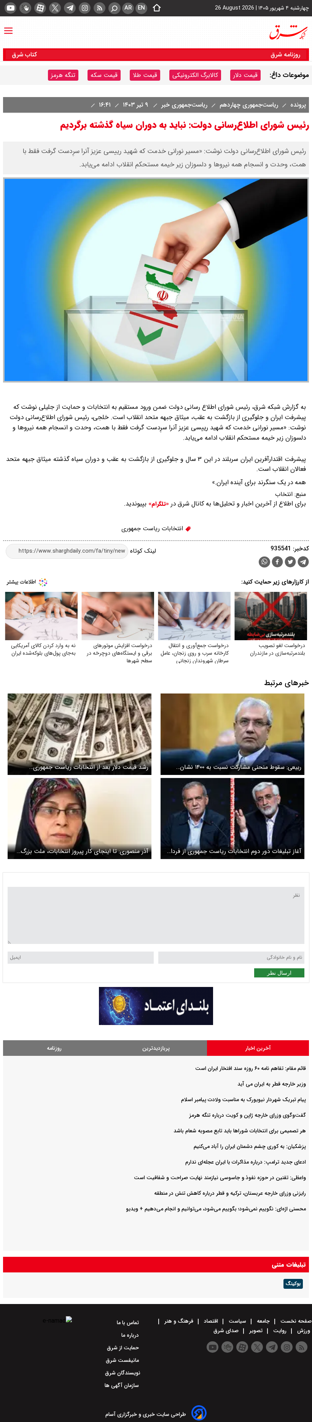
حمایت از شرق (123, 1348)
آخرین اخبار (258, 1048)
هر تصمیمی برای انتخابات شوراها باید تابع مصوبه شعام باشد (240, 1131)
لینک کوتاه (142, 551)
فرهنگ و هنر (179, 1321)
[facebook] (277, 563)
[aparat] (40, 8)
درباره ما (130, 1335)
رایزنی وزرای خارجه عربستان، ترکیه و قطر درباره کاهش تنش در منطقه (230, 1193)
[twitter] (55, 8)
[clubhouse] (25, 8)
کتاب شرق (25, 54)
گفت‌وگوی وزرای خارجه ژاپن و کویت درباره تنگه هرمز (247, 1115)
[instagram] (85, 8)
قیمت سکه (104, 75)
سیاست (237, 1321)
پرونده (297, 105)
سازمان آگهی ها (122, 1385)
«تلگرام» (157, 504)
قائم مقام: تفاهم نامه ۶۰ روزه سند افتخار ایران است (250, 1068)
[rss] (99, 8)
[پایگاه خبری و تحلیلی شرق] (288, 32)
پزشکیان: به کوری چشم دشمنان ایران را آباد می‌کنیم (250, 1146)
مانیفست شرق (123, 1360)
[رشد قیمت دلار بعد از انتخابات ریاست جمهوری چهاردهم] (79, 734)
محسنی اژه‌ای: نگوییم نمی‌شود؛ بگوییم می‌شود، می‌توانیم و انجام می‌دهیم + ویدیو (216, 1209)
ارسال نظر (279, 973)
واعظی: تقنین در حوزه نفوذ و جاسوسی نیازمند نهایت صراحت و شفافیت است (220, 1177)
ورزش (304, 1330)
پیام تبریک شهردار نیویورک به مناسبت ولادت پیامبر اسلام (243, 1099)
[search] (114, 8)
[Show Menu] (8, 27)
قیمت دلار (245, 75)
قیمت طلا (145, 75)
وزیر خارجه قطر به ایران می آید (271, 1084)
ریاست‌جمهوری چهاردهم (248, 105)
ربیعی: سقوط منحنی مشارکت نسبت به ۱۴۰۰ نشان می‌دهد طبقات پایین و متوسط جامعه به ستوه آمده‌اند (234, 767)
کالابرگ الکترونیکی (195, 75)
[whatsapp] (264, 562)
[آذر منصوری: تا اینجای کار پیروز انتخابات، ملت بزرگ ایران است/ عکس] (79, 818)
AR (128, 8)
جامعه (263, 1321)
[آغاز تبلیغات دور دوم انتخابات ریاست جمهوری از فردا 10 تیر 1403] (232, 818)
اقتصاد (211, 1321)
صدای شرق (226, 1330)
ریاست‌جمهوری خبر (183, 105)
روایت (280, 1330)
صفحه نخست (295, 1321)
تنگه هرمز (63, 75)
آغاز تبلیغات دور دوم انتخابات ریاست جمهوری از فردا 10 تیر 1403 (236, 851)
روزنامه (54, 1048)
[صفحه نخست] (154, 8)
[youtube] (10, 8)
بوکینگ (293, 1284)
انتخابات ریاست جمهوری (153, 528)
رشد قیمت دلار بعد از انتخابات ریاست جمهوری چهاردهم (90, 767)
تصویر (256, 1330)
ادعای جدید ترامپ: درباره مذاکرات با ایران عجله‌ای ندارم (245, 1162)
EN (141, 8)
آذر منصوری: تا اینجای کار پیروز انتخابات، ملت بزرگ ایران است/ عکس (84, 851)
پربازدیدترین (156, 1048)
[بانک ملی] (156, 1023)
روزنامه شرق (285, 54)
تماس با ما (128, 1322)
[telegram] (70, 8)
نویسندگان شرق (122, 1373)
